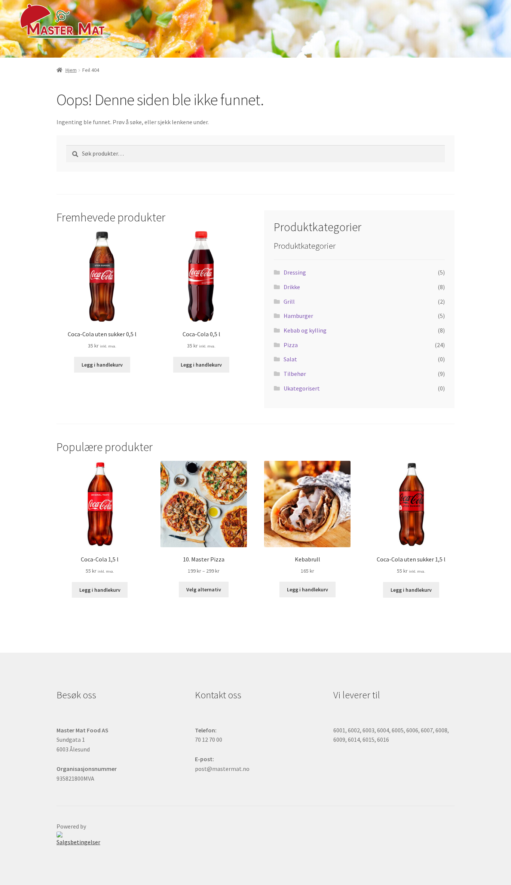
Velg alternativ (203, 589)
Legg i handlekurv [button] (102, 364)
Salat (290, 359)
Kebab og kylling (305, 330)
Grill (289, 301)
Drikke (292, 287)
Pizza (291, 345)
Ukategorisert (302, 388)
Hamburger (298, 315)
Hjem (71, 70)
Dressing (295, 272)
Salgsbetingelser (78, 842)
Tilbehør (295, 373)
